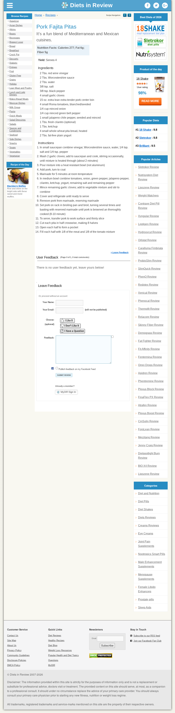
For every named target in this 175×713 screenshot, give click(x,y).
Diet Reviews (54, 635)
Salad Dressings (17, 120)
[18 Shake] (151, 29)
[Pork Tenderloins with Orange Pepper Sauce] (125, 15)
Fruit (11, 71)
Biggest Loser (16, 42)
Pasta (12, 111)
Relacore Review (148, 316)
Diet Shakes (145, 509)
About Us (11, 645)
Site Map (11, 640)
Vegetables (14, 152)
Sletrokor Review (148, 167)
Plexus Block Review (151, 389)
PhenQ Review (147, 276)
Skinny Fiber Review (150, 324)
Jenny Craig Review (150, 445)
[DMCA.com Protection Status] (100, 657)
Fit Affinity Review (149, 349)
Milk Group (14, 107)
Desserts (13, 59)
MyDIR (51, 665)
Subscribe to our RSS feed (146, 635)
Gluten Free (15, 75)
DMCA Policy (13, 665)
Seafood (13, 135)
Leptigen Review (148, 224)
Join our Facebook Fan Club (147, 641)
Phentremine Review (151, 381)
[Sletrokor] (151, 41)
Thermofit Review (148, 308)
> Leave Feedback (120, 252)
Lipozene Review (148, 187)
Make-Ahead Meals (19, 99)
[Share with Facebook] (147, 5)
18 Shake (142, 78)
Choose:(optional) (49, 321)
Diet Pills (143, 501)
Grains (12, 79)
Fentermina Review (150, 357)
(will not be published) (96, 309)
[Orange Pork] (129, 15)
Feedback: (49, 337)
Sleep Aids (144, 607)
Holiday (13, 84)
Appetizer (14, 21)
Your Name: (48, 302)
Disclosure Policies (16, 660)
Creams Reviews (148, 525)
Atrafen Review (147, 405)
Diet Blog (52, 645)
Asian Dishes (16, 25)
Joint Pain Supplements (146, 543)
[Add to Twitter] (156, 5)
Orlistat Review (147, 240)
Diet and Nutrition (148, 493)
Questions (53, 660)
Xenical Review (147, 292)
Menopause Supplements (146, 576)
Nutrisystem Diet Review (148, 177)
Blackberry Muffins (16, 186)
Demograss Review (150, 332)
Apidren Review (148, 373)
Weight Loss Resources (60, 650)
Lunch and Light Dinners (17, 93)
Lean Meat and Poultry (20, 88)
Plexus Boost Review (151, 413)
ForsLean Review (149, 429)
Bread (12, 46)
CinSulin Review (148, 421)
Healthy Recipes (56, 640)
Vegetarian (14, 156)
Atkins (12, 29)
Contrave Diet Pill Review (148, 205)
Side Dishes (15, 139)
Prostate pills (146, 599)
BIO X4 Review (147, 465)
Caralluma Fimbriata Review (150, 250)
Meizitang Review (149, 437)
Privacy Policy (14, 650)
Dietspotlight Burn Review (149, 455)
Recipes (50, 15)
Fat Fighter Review (149, 340)
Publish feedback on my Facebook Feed (77, 369)
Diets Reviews (147, 517)
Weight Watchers (148, 195)
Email (94, 638)
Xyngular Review (148, 216)
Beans (12, 33)
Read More (150, 101)
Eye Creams (145, 533)
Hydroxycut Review (150, 232)
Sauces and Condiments (15, 129)
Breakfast (14, 50)
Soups (12, 147)
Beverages (14, 38)
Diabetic (13, 63)
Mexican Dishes (17, 103)
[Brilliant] (151, 54)
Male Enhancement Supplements (150, 564)
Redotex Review (148, 284)
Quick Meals (15, 115)
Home (38, 15)
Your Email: (48, 309)
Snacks (13, 143)
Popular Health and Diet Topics (63, 655)
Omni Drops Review (150, 365)
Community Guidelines (18, 655)
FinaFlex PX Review (150, 397)
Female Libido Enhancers (147, 589)
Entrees (13, 67)
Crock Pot (14, 54)
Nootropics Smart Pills (151, 554)
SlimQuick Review (149, 268)
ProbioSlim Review (149, 260)
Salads (12, 124)
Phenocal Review (149, 300)
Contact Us (12, 635)
